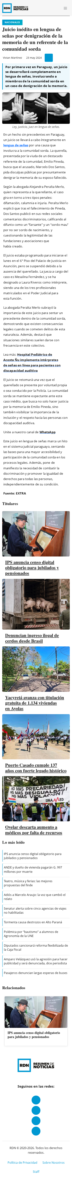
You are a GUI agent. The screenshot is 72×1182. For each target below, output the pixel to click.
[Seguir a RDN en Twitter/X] (36, 1120)
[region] (36, 1021)
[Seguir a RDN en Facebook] (36, 1100)
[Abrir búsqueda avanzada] (57, 8)
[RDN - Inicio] (16, 8)
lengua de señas (15, 145)
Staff (36, 1172)
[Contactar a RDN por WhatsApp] (36, 1131)
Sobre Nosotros (53, 1163)
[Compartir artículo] (49, 58)
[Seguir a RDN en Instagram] (36, 1110)
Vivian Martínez (12, 57)
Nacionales (12, 22)
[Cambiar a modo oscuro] (51, 8)
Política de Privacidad (22, 1163)
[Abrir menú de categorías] (65, 8)
